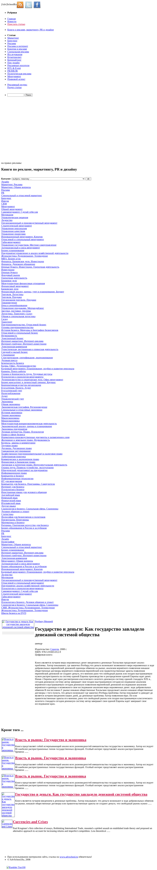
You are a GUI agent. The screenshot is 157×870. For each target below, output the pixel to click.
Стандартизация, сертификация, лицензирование (27, 357)
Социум (54, 649)
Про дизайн (13, 62)
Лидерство (6, 220)
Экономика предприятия (14, 429)
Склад (4, 319)
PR (2, 192)
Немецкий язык (9, 497)
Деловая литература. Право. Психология (22, 431)
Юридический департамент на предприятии (24, 470)
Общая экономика (10, 404)
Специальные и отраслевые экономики (21, 410)
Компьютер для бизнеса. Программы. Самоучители (28, 484)
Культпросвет (14, 57)
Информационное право (14, 473)
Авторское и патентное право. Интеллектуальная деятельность (34, 464)
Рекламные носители (18, 65)
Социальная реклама (18, 51)
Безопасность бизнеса (12, 363)
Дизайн (5, 181)
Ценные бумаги (9, 272)
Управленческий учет (12, 399)
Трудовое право (9, 445)
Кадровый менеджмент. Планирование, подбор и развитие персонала (37, 368)
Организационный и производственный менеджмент (29, 223)
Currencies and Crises (30, 822)
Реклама (11, 43)
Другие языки (8, 506)
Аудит (4, 396)
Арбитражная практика (13, 456)
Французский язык (11, 500)
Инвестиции (7, 269)
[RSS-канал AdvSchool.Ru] (21, 4)
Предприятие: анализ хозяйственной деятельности (27, 585)
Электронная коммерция (14, 346)
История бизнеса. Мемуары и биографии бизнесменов (29, 330)
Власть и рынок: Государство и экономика (50, 740)
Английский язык (10, 495)
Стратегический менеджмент (16, 225)
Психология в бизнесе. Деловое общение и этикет (27, 602)
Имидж (5, 201)
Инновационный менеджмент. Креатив (22, 236)
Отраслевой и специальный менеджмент (22, 239)
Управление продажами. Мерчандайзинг (22, 308)
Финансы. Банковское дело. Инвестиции (22, 261)
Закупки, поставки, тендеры (16, 311)
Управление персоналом (14, 228)
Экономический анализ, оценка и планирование (26, 426)
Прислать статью (16, 24)
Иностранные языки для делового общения (24, 492)
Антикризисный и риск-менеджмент (20, 247)
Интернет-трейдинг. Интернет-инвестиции (23, 344)
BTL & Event (14, 68)
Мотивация (7, 214)
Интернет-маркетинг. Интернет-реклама (22, 341)
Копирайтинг (14, 60)
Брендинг (12, 40)
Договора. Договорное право (16, 448)
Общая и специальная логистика (18, 316)
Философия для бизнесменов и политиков (23, 517)
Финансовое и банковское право (18, 462)
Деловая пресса (9, 360)
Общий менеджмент (12, 209)
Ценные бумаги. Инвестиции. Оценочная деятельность (30, 267)
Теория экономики (11, 415)
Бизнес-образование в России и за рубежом (24, 528)
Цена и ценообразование (14, 305)
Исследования (14, 54)
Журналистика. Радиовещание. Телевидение (24, 256)
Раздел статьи (14, 87)
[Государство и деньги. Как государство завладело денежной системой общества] (8, 815)
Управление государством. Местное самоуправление (28, 245)
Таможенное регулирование (16, 451)
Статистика (7, 514)
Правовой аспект (16, 79)
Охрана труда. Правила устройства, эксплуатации (27, 467)
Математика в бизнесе (13, 522)
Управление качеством (13, 231)
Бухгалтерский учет (11, 390)
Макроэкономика (10, 418)
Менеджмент (14, 76)
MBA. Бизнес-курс (11, 258)
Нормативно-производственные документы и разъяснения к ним (35, 437)
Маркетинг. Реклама (11, 184)
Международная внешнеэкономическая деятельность (29, 423)
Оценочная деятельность (14, 278)
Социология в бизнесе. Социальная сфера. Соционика (29, 508)
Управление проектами (13, 234)
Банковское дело (9, 289)
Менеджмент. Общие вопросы (17, 561)
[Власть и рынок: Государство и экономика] (8, 750)
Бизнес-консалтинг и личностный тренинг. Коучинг (28, 382)
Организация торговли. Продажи (18, 300)
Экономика (7, 401)
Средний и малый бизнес (14, 352)
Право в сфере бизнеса (13, 434)
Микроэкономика (10, 421)
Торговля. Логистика (12, 294)
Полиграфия (7, 541)
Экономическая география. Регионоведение (24, 407)
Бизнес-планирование (12, 250)
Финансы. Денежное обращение (18, 264)
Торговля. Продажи (11, 297)
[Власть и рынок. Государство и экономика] (8, 768)
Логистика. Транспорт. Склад (16, 313)
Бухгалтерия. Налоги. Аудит (16, 388)
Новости (11, 21)
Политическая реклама (19, 73)
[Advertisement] (18, 129)
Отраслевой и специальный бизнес (19, 333)
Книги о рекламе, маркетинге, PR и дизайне (30, 29)
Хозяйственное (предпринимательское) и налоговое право (31, 453)
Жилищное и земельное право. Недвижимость (25, 440)
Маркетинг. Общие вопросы (16, 187)
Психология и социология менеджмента (22, 377)
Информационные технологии (17, 478)
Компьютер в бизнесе (12, 475)
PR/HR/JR (12, 71)
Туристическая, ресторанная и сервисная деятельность (29, 349)
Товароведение (9, 302)
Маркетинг (13, 38)
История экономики (11, 412)
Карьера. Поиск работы (13, 371)
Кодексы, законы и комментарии (18, 442)
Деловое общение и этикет (15, 511)
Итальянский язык (11, 503)
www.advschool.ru (69, 856)
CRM (4, 203)
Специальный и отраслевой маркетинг (21, 195)
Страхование (8, 355)
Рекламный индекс (17, 84)
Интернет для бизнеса (12, 486)
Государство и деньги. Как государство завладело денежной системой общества (81, 794)
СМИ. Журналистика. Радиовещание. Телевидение (28, 607)
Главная (11, 18)
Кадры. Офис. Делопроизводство (18, 366)
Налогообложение (10, 393)
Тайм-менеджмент (11, 242)
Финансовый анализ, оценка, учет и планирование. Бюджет (32, 291)
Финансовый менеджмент (15, 286)
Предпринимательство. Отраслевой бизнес (23, 324)
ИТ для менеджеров (11, 481)
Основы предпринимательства (17, 327)
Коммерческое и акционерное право (20, 459)
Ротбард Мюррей (44, 621)
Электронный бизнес (12, 338)
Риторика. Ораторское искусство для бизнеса (25, 525)
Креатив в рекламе (17, 49)
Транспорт (6, 322)
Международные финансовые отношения (23, 283)
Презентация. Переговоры (15, 519)
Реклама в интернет (17, 46)
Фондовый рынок (10, 275)
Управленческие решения (14, 217)
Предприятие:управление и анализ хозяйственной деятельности (34, 253)
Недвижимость (9, 335)
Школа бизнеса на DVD (13, 613)
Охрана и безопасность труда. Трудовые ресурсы (26, 374)
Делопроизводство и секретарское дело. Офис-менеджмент (32, 379)
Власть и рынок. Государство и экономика (50, 758)
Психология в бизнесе (12, 489)
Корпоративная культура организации (21, 385)
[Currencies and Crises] (7, 826)
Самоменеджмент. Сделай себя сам (19, 212)
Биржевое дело (9, 280)
